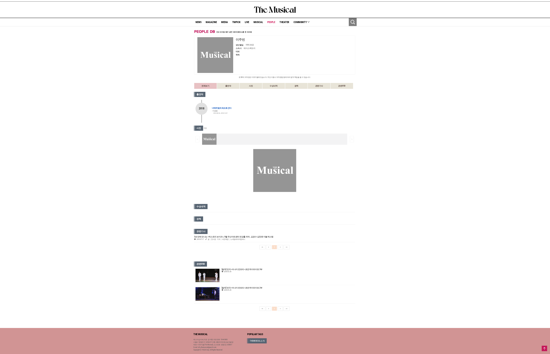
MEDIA (224, 22)
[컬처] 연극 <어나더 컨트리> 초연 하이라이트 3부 (242, 269)
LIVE (247, 22)
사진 (251, 86)
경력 (296, 86)
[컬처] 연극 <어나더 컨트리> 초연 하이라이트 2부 (242, 288)
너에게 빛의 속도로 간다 (221, 108)
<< (262, 247)
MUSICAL (258, 22)
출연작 (228, 86)
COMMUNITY (300, 22)
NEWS (198, 22)
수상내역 (273, 86)
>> (286, 247)
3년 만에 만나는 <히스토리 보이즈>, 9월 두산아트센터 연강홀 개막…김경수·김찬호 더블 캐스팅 (233, 237)
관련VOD (341, 86)
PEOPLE (271, 22)
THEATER (284, 22)
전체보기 (205, 86)
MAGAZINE (211, 22)
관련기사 (319, 86)
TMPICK (236, 22)
